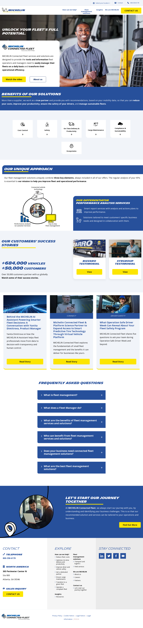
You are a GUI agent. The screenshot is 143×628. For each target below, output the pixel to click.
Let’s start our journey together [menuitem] (81, 589)
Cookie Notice (69, 616)
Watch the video (14, 79)
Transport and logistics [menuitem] (80, 562)
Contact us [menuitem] (77, 585)
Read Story (24, 361)
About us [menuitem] (78, 574)
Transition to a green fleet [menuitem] (61, 583)
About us (37, 79)
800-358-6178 (134, 3)
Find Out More (130, 525)
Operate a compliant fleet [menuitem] (61, 588)
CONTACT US (13, 594)
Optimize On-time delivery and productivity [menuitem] (62, 562)
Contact (120, 3)
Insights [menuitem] (99, 10)
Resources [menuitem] (60, 597)
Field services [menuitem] (79, 567)
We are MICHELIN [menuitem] (112, 10)
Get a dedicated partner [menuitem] (62, 573)
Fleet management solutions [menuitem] (86, 11)
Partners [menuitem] (78, 580)
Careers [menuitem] (77, 577)
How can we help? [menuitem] (69, 10)
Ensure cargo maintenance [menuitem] (61, 578)
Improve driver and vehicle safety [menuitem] (63, 568)
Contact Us (131, 10)
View (89, 271)
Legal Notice (80, 616)
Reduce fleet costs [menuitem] (63, 557)
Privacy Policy (57, 616)
